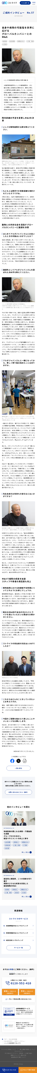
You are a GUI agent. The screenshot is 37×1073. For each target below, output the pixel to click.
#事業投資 (7, 845)
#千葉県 (25, 845)
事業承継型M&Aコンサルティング (15, 933)
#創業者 (4, 41)
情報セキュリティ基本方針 (18, 1055)
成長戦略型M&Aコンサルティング (15, 926)
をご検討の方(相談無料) (10, 992)
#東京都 (7, 848)
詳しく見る (25, 852)
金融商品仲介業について (18, 1057)
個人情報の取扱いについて (28, 1049)
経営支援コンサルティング (13, 940)
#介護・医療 (30, 41)
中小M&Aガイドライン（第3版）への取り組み (18, 1053)
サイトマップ (19, 1051)
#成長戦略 (12, 41)
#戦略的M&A (20, 41)
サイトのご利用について (8, 1049)
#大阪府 (4, 44)
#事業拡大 (16, 842)
